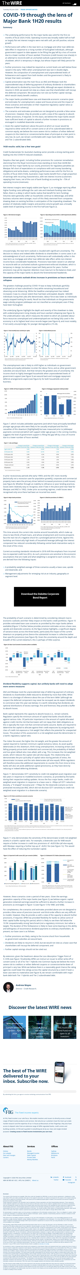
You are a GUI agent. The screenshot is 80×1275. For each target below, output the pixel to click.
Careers (6, 1157)
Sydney (53, 1151)
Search (75, 2)
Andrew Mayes (23, 985)
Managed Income (33, 1153)
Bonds (29, 1151)
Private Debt (31, 1157)
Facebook (67, 1177)
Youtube (68, 1180)
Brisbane (54, 1155)
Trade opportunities (29, 10)
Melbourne (55, 1153)
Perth (53, 1157)
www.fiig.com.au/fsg (44, 1244)
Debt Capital (31, 1155)
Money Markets (32, 1159)
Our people (7, 1153)
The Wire (13, 3)
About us (35, 1180)
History (5, 1151)
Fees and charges (9, 1155)
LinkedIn (55, 1177)
